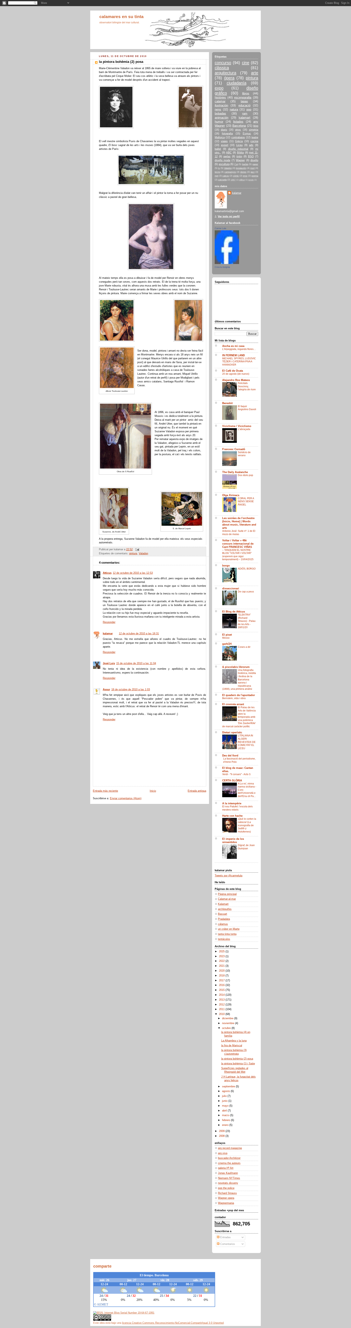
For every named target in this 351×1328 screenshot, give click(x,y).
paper (255, 164)
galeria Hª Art (225, 1168)
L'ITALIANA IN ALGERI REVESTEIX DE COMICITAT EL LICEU (247, 742)
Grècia (239, 141)
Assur (106, 689)
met (216, 176)
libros (245, 93)
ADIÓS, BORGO (247, 568)
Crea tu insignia (222, 267)
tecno (217, 172)
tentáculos (224, 939)
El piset (227, 634)
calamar (220, 101)
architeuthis (225, 909)
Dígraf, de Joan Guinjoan (246, 847)
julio (225, 1096)
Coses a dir (244, 647)
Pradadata (224, 919)
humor (219, 121)
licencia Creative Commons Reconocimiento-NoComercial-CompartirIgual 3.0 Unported (173, 1322)
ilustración (221, 105)
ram (244, 113)
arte (254, 73)
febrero (226, 1120)
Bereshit (227, 403)
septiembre (229, 1086)
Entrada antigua (197, 791)
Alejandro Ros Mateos (236, 380)
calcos (225, 176)
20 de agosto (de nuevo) (235, 373)
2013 (222, 999)
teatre (254, 137)
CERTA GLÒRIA (232, 780)
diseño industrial (238, 149)
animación (221, 117)
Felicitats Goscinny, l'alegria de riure (247, 386)
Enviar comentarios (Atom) (125, 798)
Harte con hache (232, 815)
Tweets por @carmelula (228, 875)
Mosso (226, 637)
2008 (222, 1136)
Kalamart (223, 904)
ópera (229, 78)
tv (219, 168)
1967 (233, 180)
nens (218, 109)
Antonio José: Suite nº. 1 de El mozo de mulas (238, 533)
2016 (222, 985)
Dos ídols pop (245, 475)
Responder (109, 622)
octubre (227, 1028)
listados (238, 121)
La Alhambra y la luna (234, 1040)
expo (219, 88)
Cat (236, 164)
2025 (222, 951)
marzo (226, 1115)
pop (248, 109)
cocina (254, 141)
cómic (236, 176)
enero (225, 1125)
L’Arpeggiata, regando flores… (239, 349)
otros (238, 129)
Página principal (227, 894)
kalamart (244, 117)
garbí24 (227, 644)
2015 (222, 990)
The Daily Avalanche (235, 472)
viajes (224, 141)
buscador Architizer (229, 1158)
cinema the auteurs (229, 1163)
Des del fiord (230, 755)
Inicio (153, 791)
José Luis (109, 663)
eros (245, 176)
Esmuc (247, 133)
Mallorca (220, 137)
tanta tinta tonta (227, 934)
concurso (223, 62)
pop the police (226, 1188)
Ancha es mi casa (233, 346)
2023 (222, 956)
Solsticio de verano (244, 454)
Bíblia (240, 152)
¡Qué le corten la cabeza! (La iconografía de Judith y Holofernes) (247, 825)
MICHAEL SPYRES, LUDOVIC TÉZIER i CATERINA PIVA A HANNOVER (239, 361)
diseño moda (222, 160)
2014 (222, 994)
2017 (222, 980)
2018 (222, 975)
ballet (218, 149)
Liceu (239, 145)
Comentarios (227, 1244)
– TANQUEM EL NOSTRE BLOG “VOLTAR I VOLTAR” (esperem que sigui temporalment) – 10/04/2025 (238, 555)
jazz (253, 172)
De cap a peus (246, 591)
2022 (222, 961)
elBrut (242, 180)
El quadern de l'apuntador (238, 695)
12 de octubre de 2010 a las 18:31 (139, 633)
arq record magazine (230, 1148)
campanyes (230, 172)
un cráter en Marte (228, 929)
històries (220, 97)
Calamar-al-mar (227, 899)
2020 (222, 970)
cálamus (223, 924)
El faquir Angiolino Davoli (247, 408)
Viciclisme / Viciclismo (236, 426)
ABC (229, 152)
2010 (222, 1014)
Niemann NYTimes (229, 1178)
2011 (222, 1009)
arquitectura (225, 73)
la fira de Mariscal (231, 1045)
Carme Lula (220, 228)
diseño (254, 160)
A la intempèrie (231, 803)
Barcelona (239, 125)
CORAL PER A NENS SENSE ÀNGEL (246, 501)
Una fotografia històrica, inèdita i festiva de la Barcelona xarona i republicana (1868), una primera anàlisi (239, 679)
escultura (224, 164)
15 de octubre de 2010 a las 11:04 (136, 663)
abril (225, 1110)
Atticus (107, 573)
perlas (227, 156)
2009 (222, 1131)
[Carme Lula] (227, 263)
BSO (251, 156)
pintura (133, 553)
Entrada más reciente (105, 791)
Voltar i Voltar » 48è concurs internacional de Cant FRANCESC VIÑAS (238, 543)
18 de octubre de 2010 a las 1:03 (130, 689)
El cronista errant (233, 704)
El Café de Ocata (232, 370)
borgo (226, 565)
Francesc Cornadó (233, 449)
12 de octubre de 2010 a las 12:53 (133, 573)
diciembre (228, 1018)
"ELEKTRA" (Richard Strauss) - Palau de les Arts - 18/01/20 (247, 621)
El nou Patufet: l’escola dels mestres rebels (237, 808)
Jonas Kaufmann (228, 1173)
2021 (222, 965)
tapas (244, 101)
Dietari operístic (232, 732)
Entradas (225, 1237)
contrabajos (238, 137)
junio (225, 1101)
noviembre (228, 1023)
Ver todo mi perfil (229, 216)
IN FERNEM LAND (233, 355)
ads (251, 145)
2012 (222, 1004)
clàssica (222, 67)
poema (254, 176)
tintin (239, 156)
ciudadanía (236, 83)
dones (243, 172)
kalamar (108, 633)
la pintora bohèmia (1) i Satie (238, 1063)
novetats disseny (228, 1183)
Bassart (222, 914)
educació (244, 105)
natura (234, 109)
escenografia (242, 97)
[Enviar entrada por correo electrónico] (136, 549)
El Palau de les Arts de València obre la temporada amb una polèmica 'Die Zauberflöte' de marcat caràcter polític (239, 717)
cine (245, 62)
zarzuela (222, 179)
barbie (245, 164)
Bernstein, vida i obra (234, 698)
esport (224, 145)
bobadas (220, 113)
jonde (251, 180)
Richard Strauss (227, 1193)
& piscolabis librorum (236, 667)
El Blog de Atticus (233, 611)
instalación (241, 168)
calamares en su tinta (121, 16)
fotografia (227, 133)
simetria (253, 129)
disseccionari (230, 588)
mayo (225, 1105)
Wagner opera (226, 1198)
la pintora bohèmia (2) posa (237, 1058)
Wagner (240, 160)
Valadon (143, 553)
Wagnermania (226, 1203)
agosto (226, 1091)
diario (224, 129)
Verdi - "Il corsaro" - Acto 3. (236, 774)
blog (255, 125)
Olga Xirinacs (230, 495)
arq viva (222, 1153)
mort (252, 168)
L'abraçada (244, 429)
